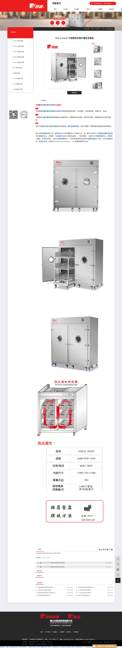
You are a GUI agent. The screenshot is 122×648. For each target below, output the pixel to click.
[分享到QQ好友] (106, 549)
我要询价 (74, 92)
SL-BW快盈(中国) (18, 89)
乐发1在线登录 (22, 647)
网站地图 (43, 644)
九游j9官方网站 (32, 647)
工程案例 (100, 9)
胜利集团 (42, 642)
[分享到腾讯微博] (110, 549)
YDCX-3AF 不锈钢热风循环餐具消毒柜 (54, 563)
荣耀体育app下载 (45, 647)
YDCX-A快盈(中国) (18, 41)
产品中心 (88, 9)
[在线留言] (117, 575)
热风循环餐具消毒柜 (41, 553)
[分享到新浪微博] (101, 549)
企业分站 (24, 644)
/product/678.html (46, 557)
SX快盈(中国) (16, 73)
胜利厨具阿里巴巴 (34, 642)
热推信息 (31, 644)
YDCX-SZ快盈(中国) (18, 62)
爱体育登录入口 (79, 647)
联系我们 (76, 632)
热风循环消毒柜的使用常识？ (86, 587)
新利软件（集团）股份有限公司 (9, 647)
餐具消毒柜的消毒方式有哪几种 (46, 592)
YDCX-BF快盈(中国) (18, 51)
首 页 (92, 29)
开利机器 (49, 642)
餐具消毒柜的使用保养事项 (45, 587)
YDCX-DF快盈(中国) (18, 57)
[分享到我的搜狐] (108, 549)
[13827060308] (117, 564)
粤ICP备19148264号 (109, 642)
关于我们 (76, 9)
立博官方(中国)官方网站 (67, 647)
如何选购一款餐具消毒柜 (44, 590)
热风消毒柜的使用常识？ (44, 595)
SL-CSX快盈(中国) (18, 78)
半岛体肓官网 (89, 647)
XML (51, 644)
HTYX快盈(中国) (17, 67)
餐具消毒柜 (49, 553)
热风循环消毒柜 (57, 553)
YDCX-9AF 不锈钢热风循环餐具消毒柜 (54, 567)
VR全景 (65, 9)
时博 (38, 647)
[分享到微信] (103, 549)
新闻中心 (69, 632)
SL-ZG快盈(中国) (17, 84)
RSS (48, 644)
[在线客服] (117, 558)
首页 (55, 9)
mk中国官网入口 (55, 647)
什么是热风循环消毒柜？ (85, 590)
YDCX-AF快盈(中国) (18, 46)
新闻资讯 (111, 9)
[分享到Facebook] (112, 549)
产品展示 (54, 632)
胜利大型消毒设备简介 (84, 595)
